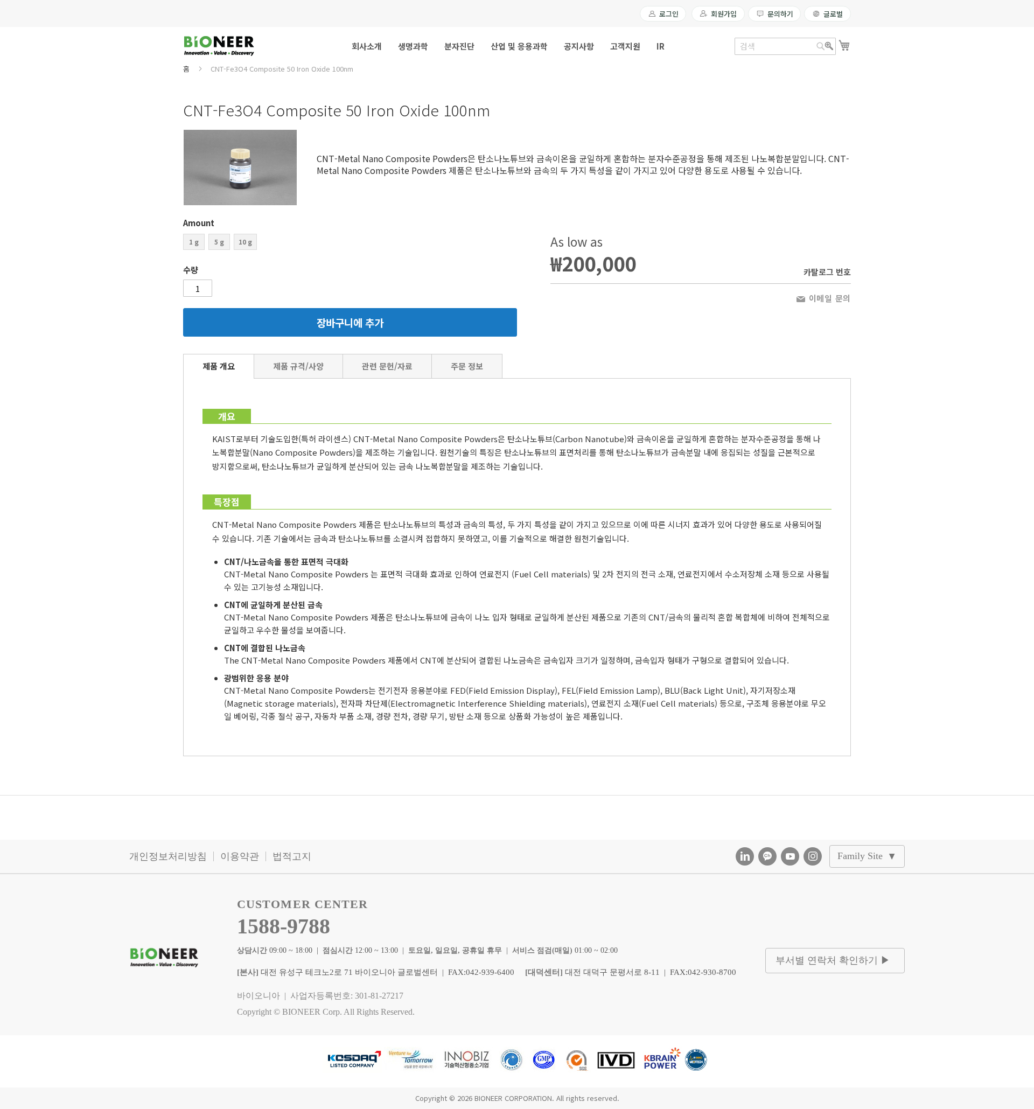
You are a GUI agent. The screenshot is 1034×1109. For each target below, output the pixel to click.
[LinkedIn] (745, 856)
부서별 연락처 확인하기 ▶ (833, 960)
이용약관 (239, 856)
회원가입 (723, 14)
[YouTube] (790, 856)
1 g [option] (194, 241)
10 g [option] (245, 241)
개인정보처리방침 (168, 856)
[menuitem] (367, 46)
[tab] (218, 366)
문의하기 (780, 14)
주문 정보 (467, 366)
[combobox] (785, 46)
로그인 (669, 14)
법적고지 (292, 856)
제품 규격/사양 (298, 366)
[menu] (517, 46)
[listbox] (350, 243)
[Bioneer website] (219, 46)
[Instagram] (813, 856)
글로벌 (833, 14)
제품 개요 (218, 366)
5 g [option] (219, 241)
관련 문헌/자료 (387, 366)
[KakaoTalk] (767, 856)
